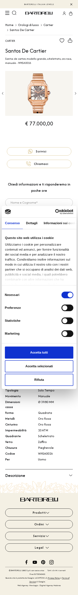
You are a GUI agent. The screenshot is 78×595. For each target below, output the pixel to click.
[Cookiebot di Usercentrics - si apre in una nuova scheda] (55, 211)
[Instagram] (51, 562)
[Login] (63, 13)
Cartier (48, 25)
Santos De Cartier (22, 30)
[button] (75, 93)
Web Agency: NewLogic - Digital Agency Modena (39, 585)
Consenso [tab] (12, 223)
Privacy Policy (54, 577)
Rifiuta (39, 379)
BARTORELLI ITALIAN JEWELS (39, 4)
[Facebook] (26, 562)
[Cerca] (14, 13)
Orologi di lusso (28, 25)
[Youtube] (35, 562)
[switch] (67, 307)
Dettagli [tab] (31, 223)
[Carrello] (69, 13)
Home (9, 25)
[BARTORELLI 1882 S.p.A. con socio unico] (39, 13)
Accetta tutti (39, 352)
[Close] (71, 4)
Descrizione (15, 475)
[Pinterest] (43, 562)
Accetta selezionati (39, 366)
